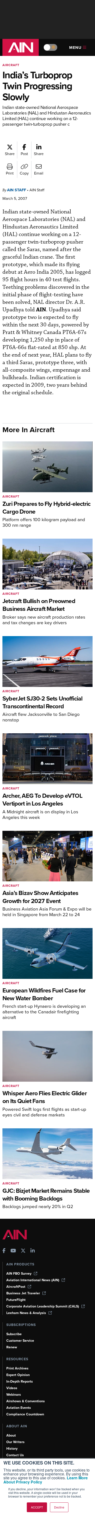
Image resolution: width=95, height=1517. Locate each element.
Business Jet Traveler (23, 1293)
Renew (11, 1347)
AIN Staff (16, 190)
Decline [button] (59, 1507)
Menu (75, 47)
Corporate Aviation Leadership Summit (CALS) (42, 1306)
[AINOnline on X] (23, 1251)
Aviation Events (18, 1408)
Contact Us (15, 1455)
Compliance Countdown (25, 1414)
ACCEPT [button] (37, 1507)
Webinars (13, 1395)
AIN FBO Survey (18, 1273)
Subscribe (14, 1334)
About (11, 1435)
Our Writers (15, 1442)
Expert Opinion (18, 1375)
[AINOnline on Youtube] (13, 1251)
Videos (11, 1388)
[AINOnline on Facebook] (4, 1251)
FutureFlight (16, 1300)
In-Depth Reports (19, 1381)
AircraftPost (15, 1287)
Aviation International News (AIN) (32, 1280)
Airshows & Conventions (25, 1401)
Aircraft (10, 65)
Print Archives (17, 1368)
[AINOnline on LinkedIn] (32, 1251)
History (12, 1449)
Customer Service (20, 1341)
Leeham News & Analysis (26, 1313)
